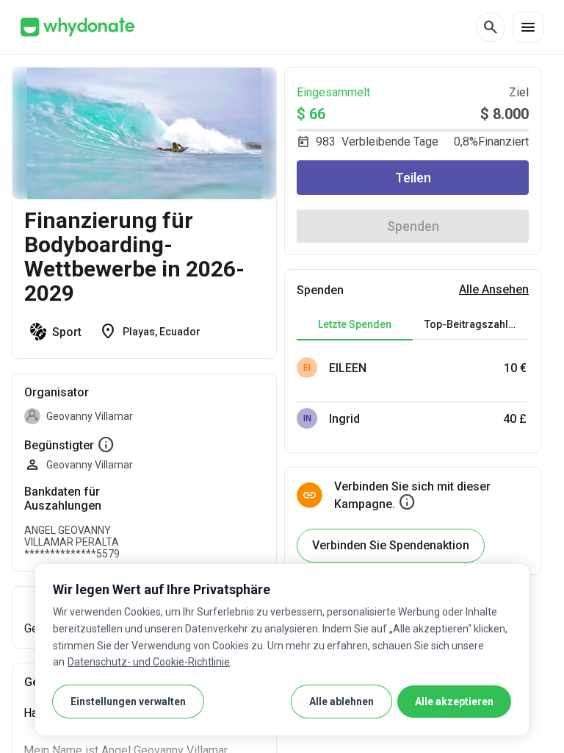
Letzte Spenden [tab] (354, 324)
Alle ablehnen (341, 701)
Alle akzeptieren (454, 701)
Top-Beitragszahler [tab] (471, 324)
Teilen (413, 177)
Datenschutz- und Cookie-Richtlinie (149, 662)
